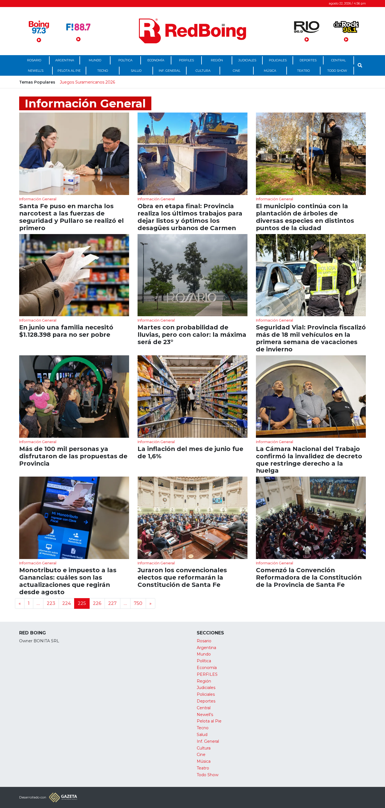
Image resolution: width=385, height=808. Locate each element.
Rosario (34, 60)
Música (270, 71)
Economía (155, 60)
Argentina (64, 60)
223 (51, 603)
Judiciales (247, 60)
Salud (136, 71)
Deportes (308, 60)
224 (66, 603)
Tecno (102, 71)
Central (338, 60)
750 (138, 603)
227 (112, 603)
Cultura (203, 71)
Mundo (95, 60)
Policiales (278, 60)
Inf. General (169, 71)
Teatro (303, 71)
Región (217, 60)
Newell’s (35, 71)
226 (97, 603)
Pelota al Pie (69, 71)
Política (125, 60)
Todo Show (337, 71)
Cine (236, 71)
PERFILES (186, 60)
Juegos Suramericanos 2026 (87, 82)
